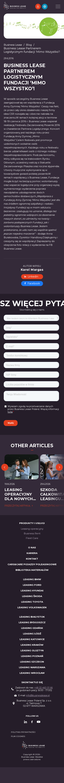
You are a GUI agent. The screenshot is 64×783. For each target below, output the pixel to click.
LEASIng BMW (32, 579)
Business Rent (32, 533)
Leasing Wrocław (32, 672)
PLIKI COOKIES (18, 736)
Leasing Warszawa (32, 667)
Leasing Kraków (32, 644)
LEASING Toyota (32, 601)
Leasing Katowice (32, 639)
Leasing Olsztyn (32, 650)
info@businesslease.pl (38, 695)
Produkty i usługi (32, 523)
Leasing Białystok (32, 616)
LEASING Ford (32, 584)
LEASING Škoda (32, 596)
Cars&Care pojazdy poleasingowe (32, 564)
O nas (32, 547)
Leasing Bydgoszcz (32, 622)
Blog (29, 44)
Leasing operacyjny (32, 528)
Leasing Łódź (32, 633)
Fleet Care (32, 538)
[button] (45, 6)
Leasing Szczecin (32, 661)
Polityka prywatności (23, 732)
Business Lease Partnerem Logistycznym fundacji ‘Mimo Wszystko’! (32, 50)
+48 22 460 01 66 (43, 687)
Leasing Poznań (32, 656)
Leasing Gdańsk (32, 627)
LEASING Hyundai (32, 590)
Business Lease (13, 44)
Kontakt (32, 558)
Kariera (32, 553)
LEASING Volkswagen (32, 607)
